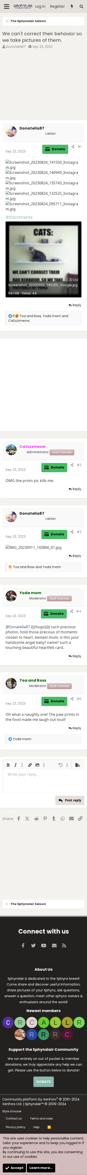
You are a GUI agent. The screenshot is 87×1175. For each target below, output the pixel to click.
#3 (79, 532)
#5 (79, 699)
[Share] (73, 147)
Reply (77, 305)
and (37, 567)
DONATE (43, 1081)
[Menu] (6, 6)
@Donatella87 (18, 626)
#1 (79, 146)
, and (38, 318)
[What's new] (72, 6)
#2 (79, 465)
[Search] (81, 6)
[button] (8, 765)
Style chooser (11, 1111)
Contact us (14, 1118)
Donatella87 (16, 46)
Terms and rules (41, 1118)
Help (36, 1127)
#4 (78, 611)
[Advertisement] (43, 85)
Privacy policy (15, 1127)
